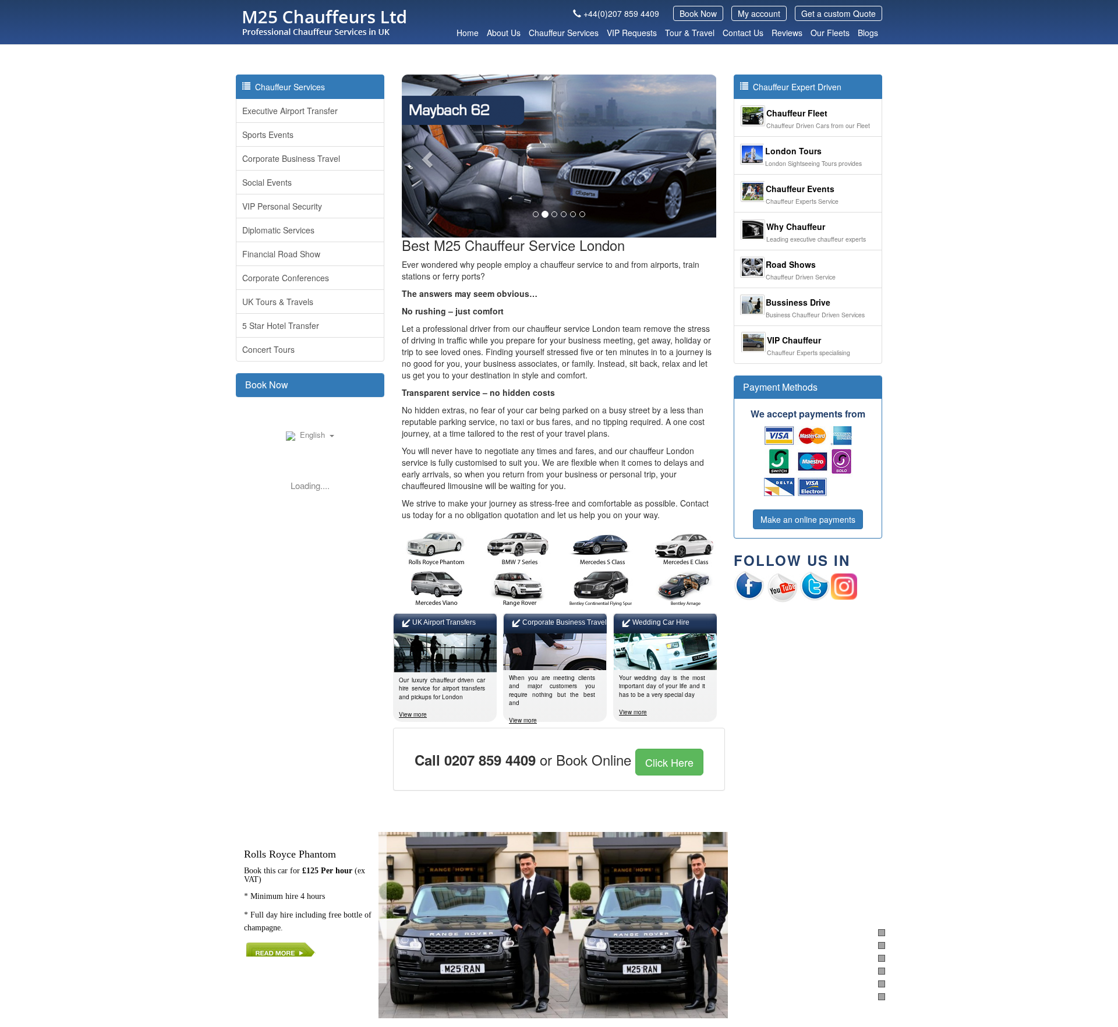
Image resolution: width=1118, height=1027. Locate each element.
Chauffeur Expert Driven (794, 87)
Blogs (868, 32)
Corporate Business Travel (291, 158)
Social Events (267, 182)
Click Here (669, 762)
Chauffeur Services (564, 32)
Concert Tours (268, 349)
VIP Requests (632, 32)
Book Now (698, 13)
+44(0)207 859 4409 (621, 13)
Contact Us (743, 32)
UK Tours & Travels (277, 301)
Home (468, 32)
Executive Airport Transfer (290, 110)
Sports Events (267, 134)
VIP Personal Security (282, 206)
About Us (504, 32)
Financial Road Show (281, 254)
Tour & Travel (689, 32)
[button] (425, 156)
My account (759, 13)
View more (413, 714)
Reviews (787, 32)
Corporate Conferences (285, 278)
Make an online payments (807, 519)
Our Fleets (830, 32)
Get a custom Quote (838, 13)
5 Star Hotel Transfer (280, 325)
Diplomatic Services (278, 230)
